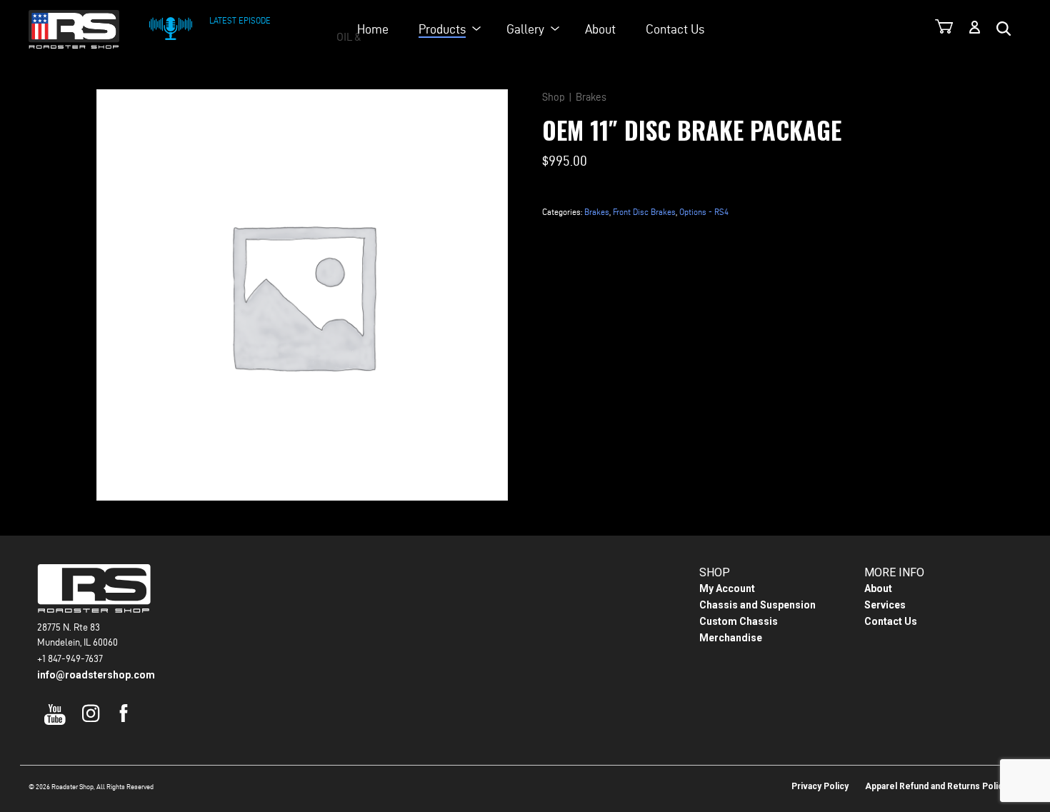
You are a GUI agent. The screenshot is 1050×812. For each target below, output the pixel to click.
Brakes (591, 97)
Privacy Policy (820, 786)
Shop (553, 97)
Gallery (525, 29)
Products (442, 29)
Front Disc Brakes (644, 211)
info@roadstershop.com (96, 675)
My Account (727, 588)
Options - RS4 (704, 211)
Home (373, 29)
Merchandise (730, 637)
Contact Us (675, 29)
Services (885, 605)
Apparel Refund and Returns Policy (936, 786)
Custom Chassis (738, 621)
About (600, 29)
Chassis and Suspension (757, 605)
